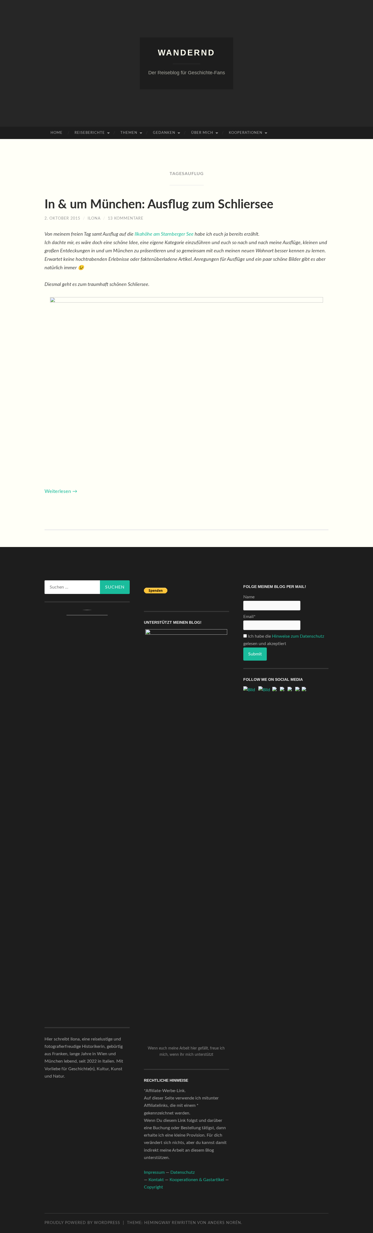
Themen (128, 133)
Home (57, 133)
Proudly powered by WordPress (82, 1223)
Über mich (202, 133)
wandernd (186, 52)
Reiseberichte (90, 133)
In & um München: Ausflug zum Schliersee (159, 205)
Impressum (154, 1172)
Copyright (153, 1187)
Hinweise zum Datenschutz (298, 636)
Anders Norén (224, 1223)
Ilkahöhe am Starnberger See (164, 234)
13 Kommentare (125, 218)
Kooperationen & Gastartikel (197, 1180)
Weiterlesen (61, 491)
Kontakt (156, 1180)
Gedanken (164, 133)
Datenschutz (182, 1172)
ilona (94, 218)
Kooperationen (245, 133)
